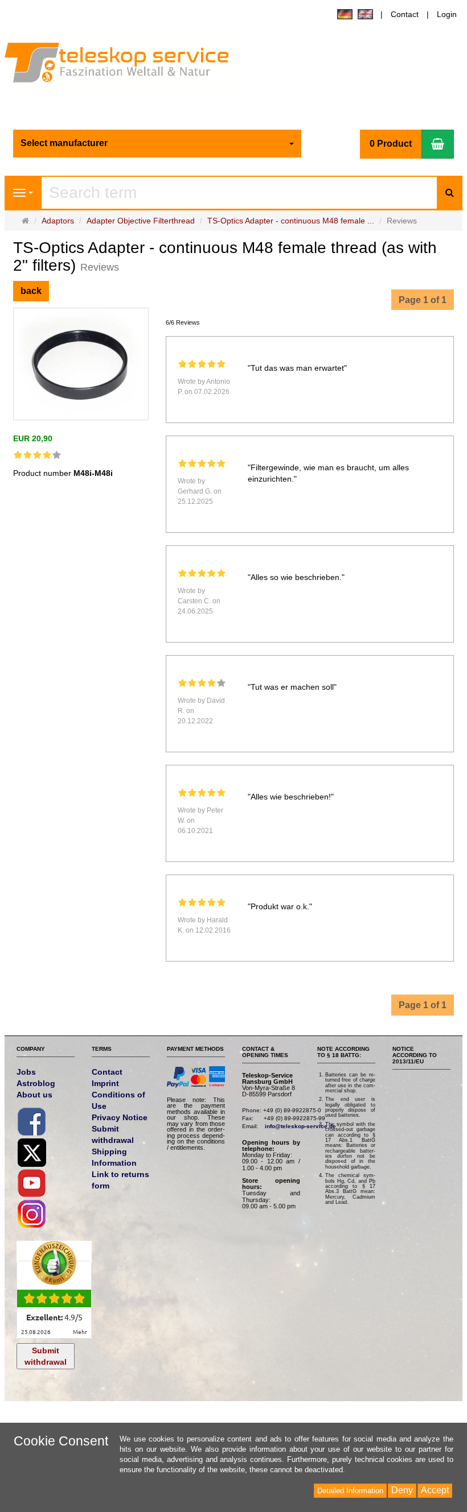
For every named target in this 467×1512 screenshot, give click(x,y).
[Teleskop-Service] (124, 65)
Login (447, 14)
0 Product (391, 143)
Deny (402, 1490)
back (31, 291)
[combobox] (157, 143)
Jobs (26, 1071)
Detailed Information (350, 1490)
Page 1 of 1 (422, 300)
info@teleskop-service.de (300, 1126)
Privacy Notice (120, 1117)
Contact (405, 14)
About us (34, 1094)
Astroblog (36, 1083)
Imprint (105, 1083)
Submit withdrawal (45, 1356)
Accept (435, 1490)
